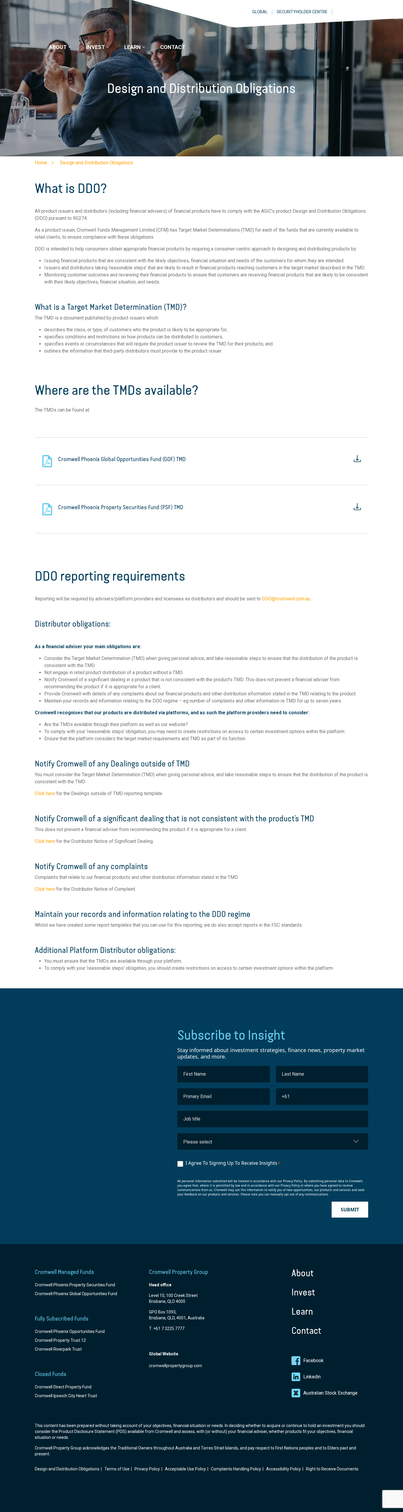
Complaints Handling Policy (236, 1469)
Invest (303, 1292)
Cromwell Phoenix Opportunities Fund (70, 1331)
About (302, 1273)
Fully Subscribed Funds (62, 1318)
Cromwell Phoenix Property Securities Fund (75, 1284)
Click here (45, 793)
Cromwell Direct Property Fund (63, 1387)
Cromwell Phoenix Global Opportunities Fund (76, 1293)
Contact (306, 1331)
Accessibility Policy (283, 1469)
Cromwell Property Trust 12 (60, 1340)
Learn (302, 1311)
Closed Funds (50, 1374)
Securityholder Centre (302, 11)
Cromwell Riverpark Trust (58, 1349)
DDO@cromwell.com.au (286, 599)
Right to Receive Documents (332, 1469)
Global (260, 11)
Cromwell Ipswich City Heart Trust (66, 1395)
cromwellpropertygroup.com (175, 1365)
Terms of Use (117, 1469)
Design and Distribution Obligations (67, 1469)
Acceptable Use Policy (185, 1469)
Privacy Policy (147, 1469)
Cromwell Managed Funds (64, 1272)
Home (41, 163)
